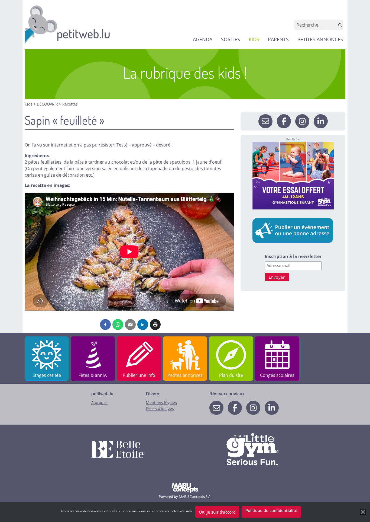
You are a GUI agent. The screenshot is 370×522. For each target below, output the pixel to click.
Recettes (70, 104)
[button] (363, 512)
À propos (99, 402)
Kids (29, 104)
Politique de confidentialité (271, 510)
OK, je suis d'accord (217, 512)
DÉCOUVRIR (48, 104)
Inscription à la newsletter (293, 256)
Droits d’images (160, 408)
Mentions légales (161, 402)
